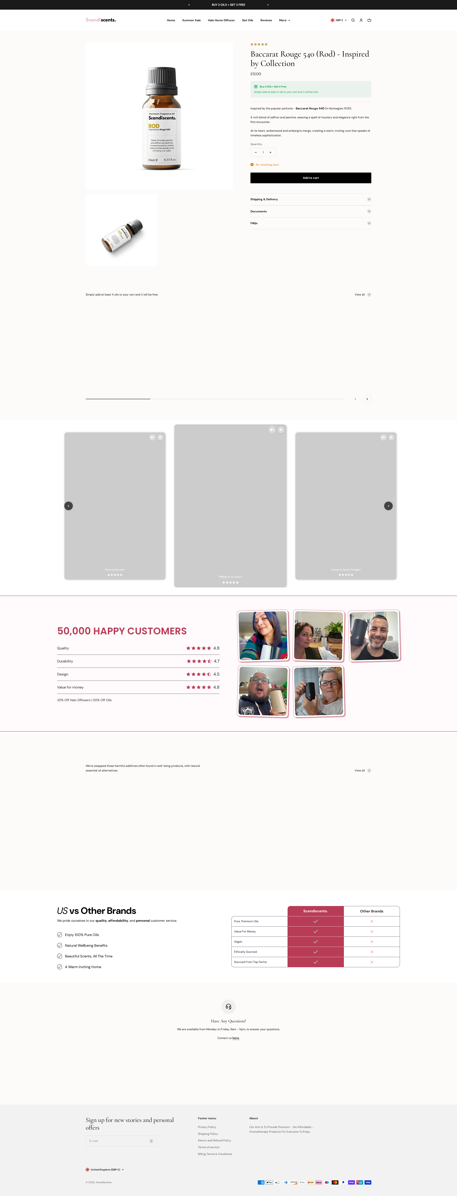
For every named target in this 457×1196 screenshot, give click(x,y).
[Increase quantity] (270, 152)
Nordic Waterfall (228, 365)
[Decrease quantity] (256, 152)
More (283, 20)
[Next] (268, 4)
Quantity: (256, 144)
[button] (259, 44)
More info (364, 1081)
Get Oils (247, 20)
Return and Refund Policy (214, 1140)
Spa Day (112, 365)
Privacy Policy (207, 1127)
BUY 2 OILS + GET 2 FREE (228, 5)
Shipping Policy (208, 1134)
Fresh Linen (344, 365)
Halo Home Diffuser (221, 20)
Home (171, 20)
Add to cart (311, 178)
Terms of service (208, 1147)
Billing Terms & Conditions (215, 1154)
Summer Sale (191, 20)
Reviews (266, 20)
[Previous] (189, 4)
